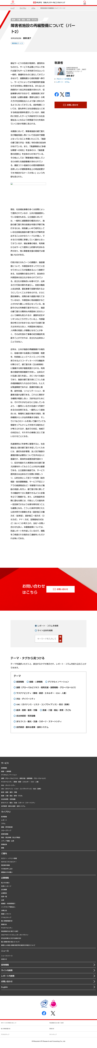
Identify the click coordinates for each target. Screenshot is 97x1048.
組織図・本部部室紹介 (8, 903)
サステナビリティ (7, 928)
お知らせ (4, 959)
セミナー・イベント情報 (9, 858)
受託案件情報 (5, 865)
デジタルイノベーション (9, 775)
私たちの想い (5, 882)
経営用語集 (4, 834)
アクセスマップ (6, 917)
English (4, 987)
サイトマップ (53, 1034)
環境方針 (4, 924)
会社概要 (4, 889)
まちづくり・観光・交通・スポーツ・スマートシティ (18, 802)
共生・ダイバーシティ (8, 785)
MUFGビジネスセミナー (9, 862)
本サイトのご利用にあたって (8, 1023)
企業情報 (5, 878)
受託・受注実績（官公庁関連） (11, 837)
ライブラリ (23, 8)
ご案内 (4, 853)
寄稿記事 (4, 844)
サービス (5, 763)
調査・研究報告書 (7, 827)
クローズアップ (6, 830)
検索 (60, 639)
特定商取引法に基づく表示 (9, 931)
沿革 (2, 900)
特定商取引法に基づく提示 (56, 1023)
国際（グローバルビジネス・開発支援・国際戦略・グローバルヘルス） (24, 778)
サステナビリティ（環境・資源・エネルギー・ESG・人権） (20, 782)
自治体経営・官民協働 (8, 799)
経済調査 (4, 816)
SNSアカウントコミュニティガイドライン (14, 935)
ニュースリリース (7, 956)
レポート (4, 820)
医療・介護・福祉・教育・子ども (24, 20)
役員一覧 (4, 896)
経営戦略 (4, 768)
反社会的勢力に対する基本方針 (11, 938)
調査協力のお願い (7, 872)
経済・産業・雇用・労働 (9, 792)
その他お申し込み (7, 869)
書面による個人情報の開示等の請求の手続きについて (18, 945)
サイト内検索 (7, 970)
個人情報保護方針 (7, 921)
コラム (33, 8)
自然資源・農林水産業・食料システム (13, 806)
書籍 (2, 848)
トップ (12, 8)
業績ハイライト (6, 914)
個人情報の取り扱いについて (10, 942)
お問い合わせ (7, 981)
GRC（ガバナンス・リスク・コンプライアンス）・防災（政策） (21, 789)
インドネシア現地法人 (8, 907)
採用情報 (5, 965)
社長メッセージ (6, 886)
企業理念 (4, 893)
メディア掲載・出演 (7, 841)
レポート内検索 (7, 976)
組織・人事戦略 (6, 771)
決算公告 (4, 910)
